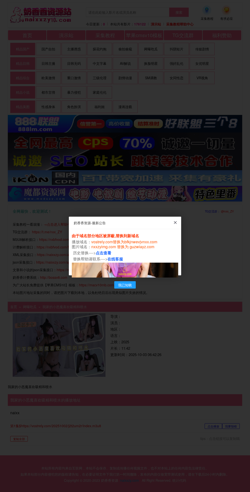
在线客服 (115, 259)
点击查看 (103, 253)
